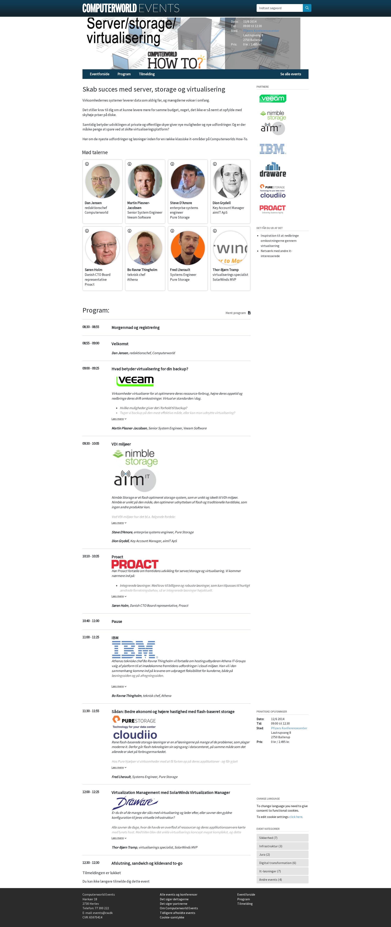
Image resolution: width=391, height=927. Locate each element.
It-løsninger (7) (270, 871)
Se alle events (290, 74)
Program (124, 74)
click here (295, 817)
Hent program (236, 313)
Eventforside (99, 74)
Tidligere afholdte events (177, 913)
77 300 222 (102, 908)
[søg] (307, 8)
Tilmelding (147, 74)
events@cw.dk (103, 913)
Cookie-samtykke (172, 917)
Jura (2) (264, 854)
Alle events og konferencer (178, 894)
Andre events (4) (270, 879)
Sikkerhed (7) (268, 838)
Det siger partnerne (173, 904)
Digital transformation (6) (277, 863)
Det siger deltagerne (174, 899)
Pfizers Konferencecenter (261, 31)
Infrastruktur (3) (270, 846)
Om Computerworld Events (179, 908)
